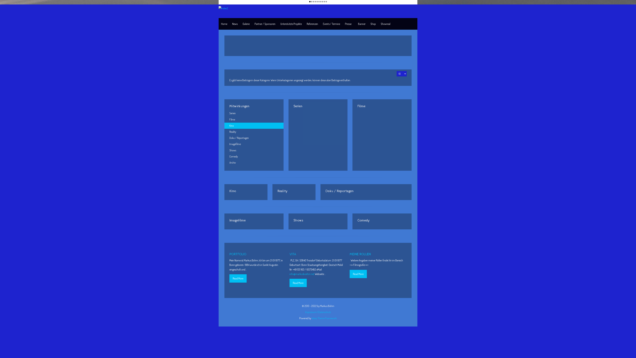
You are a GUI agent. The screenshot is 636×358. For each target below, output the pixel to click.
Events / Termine (331, 24)
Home (224, 24)
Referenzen (312, 24)
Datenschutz (324, 312)
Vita (293, 254)
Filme (232, 119)
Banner (362, 24)
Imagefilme (235, 144)
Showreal (385, 24)
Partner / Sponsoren (265, 24)
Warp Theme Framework (324, 318)
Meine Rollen (360, 254)
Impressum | (311, 312)
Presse (348, 24)
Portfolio (237, 254)
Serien (232, 113)
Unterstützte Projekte (291, 24)
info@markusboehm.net (302, 274)
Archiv (232, 162)
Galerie (246, 24)
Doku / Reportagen (239, 138)
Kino (231, 125)
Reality (232, 131)
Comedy (233, 156)
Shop (373, 24)
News (235, 24)
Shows (232, 150)
